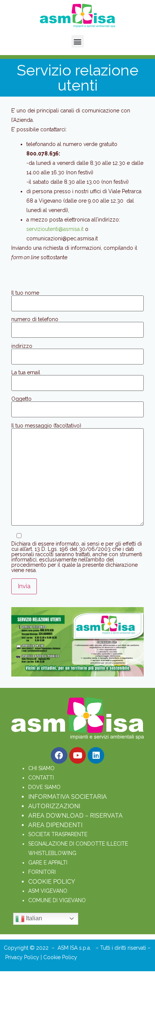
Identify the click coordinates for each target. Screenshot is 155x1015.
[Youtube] (77, 755)
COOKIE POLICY (51, 881)
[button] (77, 41)
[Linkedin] (96, 755)
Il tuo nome (25, 293)
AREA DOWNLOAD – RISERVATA (75, 815)
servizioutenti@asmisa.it (55, 229)
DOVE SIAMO (44, 787)
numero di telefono (34, 319)
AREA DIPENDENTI (55, 825)
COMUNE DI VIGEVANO (57, 900)
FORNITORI (42, 872)
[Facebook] (59, 755)
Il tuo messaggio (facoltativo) (46, 426)
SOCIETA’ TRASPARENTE (57, 834)
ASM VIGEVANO (47, 891)
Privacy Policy (23, 957)
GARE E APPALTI (47, 863)
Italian (33, 918)
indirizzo (21, 346)
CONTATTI (41, 778)
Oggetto (21, 399)
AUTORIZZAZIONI (54, 806)
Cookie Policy (60, 957)
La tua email (25, 372)
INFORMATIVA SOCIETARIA (67, 796)
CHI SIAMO (41, 768)
